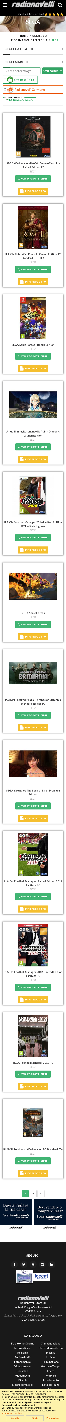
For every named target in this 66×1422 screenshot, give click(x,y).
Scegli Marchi (33, 62)
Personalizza (52, 1418)
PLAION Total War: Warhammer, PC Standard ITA (33, 1149)
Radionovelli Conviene (29, 89)
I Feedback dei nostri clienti (31, 14)
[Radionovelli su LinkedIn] (51, 1264)
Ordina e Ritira (24, 80)
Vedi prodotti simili (34, 178)
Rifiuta (35, 1418)
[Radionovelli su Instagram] (42, 1264)
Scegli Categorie (33, 49)
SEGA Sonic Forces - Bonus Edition (33, 344)
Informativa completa (12, 1413)
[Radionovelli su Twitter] (23, 1264)
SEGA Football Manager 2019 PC (33, 1062)
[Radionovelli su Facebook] (14, 1264)
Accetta (15, 1418)
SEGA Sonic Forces (33, 612)
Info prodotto (35, 191)
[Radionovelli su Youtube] (33, 1264)
